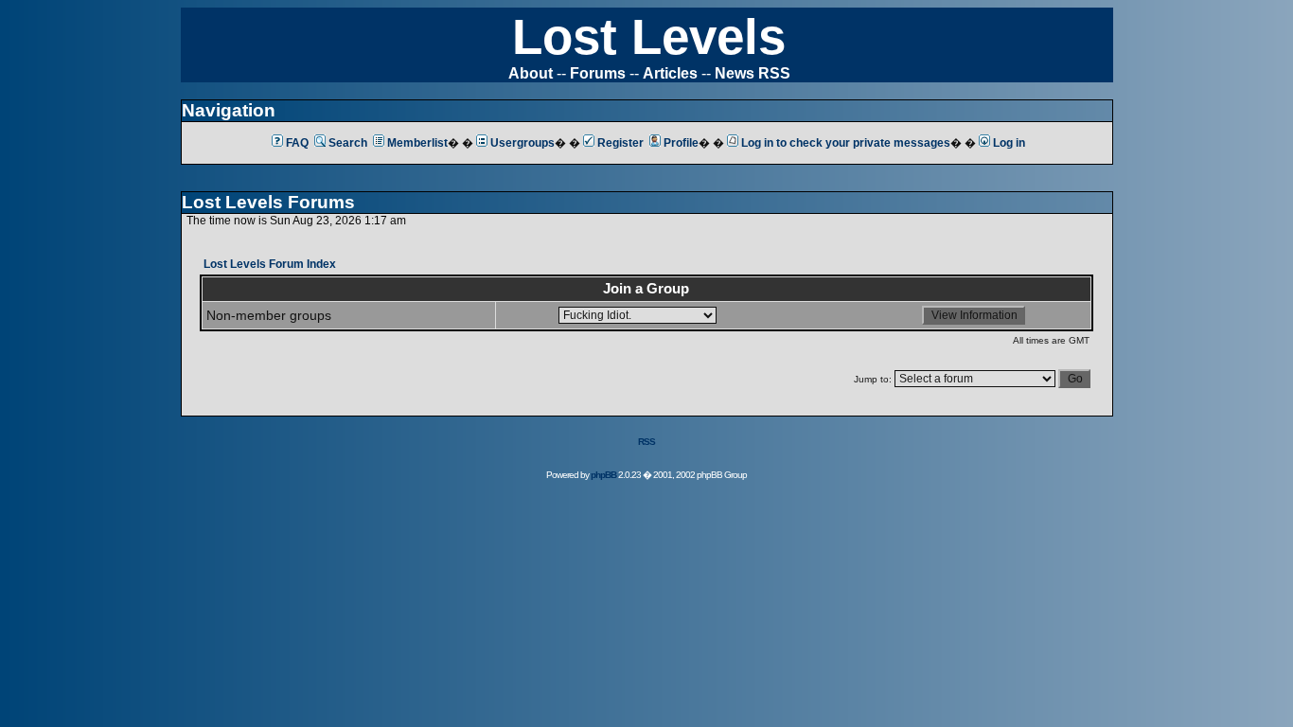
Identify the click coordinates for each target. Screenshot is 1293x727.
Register (620, 143)
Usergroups (522, 143)
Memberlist (417, 143)
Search (347, 143)
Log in (1009, 143)
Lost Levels (649, 36)
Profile (681, 143)
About (530, 73)
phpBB (603, 475)
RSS (646, 441)
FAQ (297, 143)
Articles (670, 73)
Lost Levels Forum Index (270, 264)
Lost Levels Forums (268, 202)
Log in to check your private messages (845, 143)
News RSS (752, 73)
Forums (598, 73)
